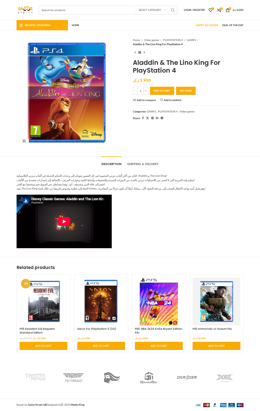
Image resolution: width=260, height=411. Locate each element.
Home (136, 40)
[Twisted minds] (35, 377)
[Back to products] (139, 52)
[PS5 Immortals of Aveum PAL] (216, 301)
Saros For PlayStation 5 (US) (96, 329)
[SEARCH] (172, 10)
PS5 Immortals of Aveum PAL (212, 329)
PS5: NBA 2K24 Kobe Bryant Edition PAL (158, 331)
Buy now (186, 90)
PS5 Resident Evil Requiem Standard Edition (37, 331)
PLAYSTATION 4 (173, 40)
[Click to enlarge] (24, 141)
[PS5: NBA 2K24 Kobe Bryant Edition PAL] (159, 301)
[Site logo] (26, 9)
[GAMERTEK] (149, 377)
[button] (43, 346)
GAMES (191, 40)
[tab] (111, 162)
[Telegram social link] (162, 118)
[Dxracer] (187, 377)
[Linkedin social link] (157, 118)
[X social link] (147, 118)
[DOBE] (224, 377)
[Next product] (144, 52)
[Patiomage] (73, 377)
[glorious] (111, 377)
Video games (151, 40)
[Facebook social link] (142, 118)
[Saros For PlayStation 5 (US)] (101, 301)
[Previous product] (135, 52)
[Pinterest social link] (152, 118)
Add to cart (162, 90)
